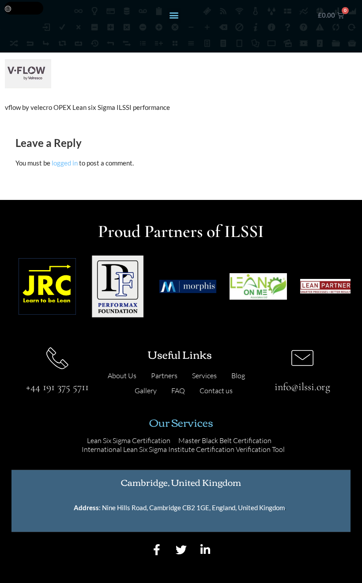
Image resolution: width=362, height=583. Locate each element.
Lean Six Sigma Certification (128, 440)
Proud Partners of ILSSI (181, 231)
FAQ (178, 390)
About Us (122, 375)
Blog (238, 375)
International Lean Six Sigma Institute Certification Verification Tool (183, 449)
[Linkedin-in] (205, 550)
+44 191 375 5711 (57, 386)
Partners (164, 375)
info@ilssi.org (302, 386)
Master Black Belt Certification (225, 440)
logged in (65, 163)
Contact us (216, 390)
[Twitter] (181, 550)
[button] (174, 15)
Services (204, 375)
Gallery (146, 390)
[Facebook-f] (157, 550)
